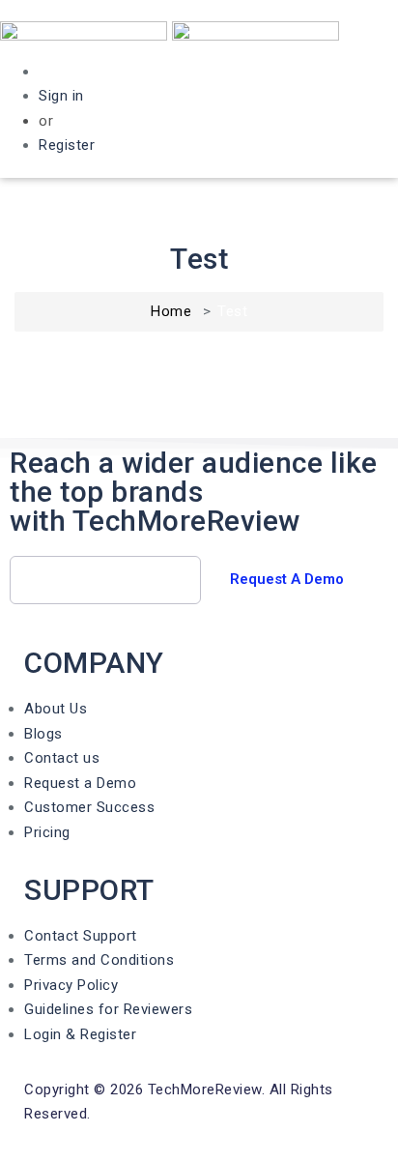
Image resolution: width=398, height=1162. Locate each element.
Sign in (61, 95)
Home (171, 311)
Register (67, 145)
